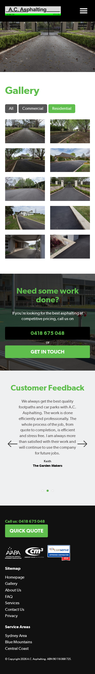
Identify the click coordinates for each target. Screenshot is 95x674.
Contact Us (14, 609)
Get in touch (48, 352)
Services (12, 602)
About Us (13, 590)
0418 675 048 (48, 333)
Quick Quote (26, 531)
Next (82, 442)
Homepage (14, 577)
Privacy (11, 615)
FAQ (9, 596)
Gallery (11, 583)
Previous (13, 442)
